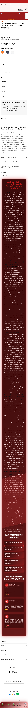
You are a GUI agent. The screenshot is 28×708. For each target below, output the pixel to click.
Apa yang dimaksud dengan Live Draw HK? (13, 543)
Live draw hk (8, 192)
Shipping (8, 39)
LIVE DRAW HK (6, 73)
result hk (21, 399)
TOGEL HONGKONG (7, 68)
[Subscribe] (22, 685)
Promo (2, 705)
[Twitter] (4, 176)
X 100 (3, 86)
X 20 (3, 96)
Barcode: (10, 29)
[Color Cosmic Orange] (2, 52)
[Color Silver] (12, 52)
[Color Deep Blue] (7, 52)
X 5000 (4, 81)
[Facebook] (2, 176)
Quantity (3, 118)
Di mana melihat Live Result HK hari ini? (13, 548)
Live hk (6, 334)
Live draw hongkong (10, 266)
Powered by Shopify (19, 700)
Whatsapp (19, 705)
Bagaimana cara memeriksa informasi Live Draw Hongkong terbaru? (13, 569)
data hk (12, 474)
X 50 (3, 91)
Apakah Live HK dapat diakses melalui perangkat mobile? (13, 555)
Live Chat (24, 705)
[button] (14, 157)
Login (8, 705)
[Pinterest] (7, 176)
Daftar (13, 705)
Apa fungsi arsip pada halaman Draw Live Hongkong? (11, 562)
